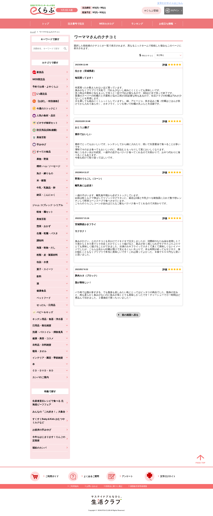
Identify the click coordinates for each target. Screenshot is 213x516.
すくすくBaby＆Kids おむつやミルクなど (48, 421)
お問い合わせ (92, 486)
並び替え (166, 55)
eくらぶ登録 (151, 10)
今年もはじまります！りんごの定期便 (48, 439)
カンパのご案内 (40, 377)
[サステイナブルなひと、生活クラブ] (106, 503)
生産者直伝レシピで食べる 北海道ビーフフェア (47, 403)
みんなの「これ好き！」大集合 (48, 411)
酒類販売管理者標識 (138, 486)
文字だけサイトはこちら (170, 3)
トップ (33, 32)
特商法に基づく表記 (113, 486)
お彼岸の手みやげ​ (41, 429)
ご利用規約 (74, 486)
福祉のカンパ (39, 447)
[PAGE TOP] (200, 459)
